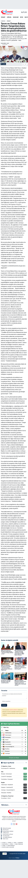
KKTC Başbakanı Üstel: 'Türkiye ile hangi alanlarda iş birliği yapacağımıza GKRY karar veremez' (20, 652)
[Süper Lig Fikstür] (26, 762)
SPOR (21, 17)
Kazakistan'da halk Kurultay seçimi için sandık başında (5, 681)
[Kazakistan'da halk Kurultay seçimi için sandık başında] (7, 676)
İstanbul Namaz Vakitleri (8, 831)
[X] (14, 824)
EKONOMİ (15, 17)
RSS (5, 853)
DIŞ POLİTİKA (5, 844)
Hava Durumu (6, 829)
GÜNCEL (9, 17)
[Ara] (24, 12)
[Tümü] (26, 805)
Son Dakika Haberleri (7, 837)
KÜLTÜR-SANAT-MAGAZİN (8, 847)
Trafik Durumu (6, 832)
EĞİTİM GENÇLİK (11, 845)
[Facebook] (11, 824)
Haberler (3, 21)
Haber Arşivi (5, 838)
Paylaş (4, 63)
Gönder (4, 705)
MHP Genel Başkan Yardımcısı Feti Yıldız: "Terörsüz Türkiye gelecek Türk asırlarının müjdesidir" (6, 668)
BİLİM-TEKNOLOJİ (19, 844)
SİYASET (3, 17)
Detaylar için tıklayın (14, 757)
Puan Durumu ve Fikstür (8, 834)
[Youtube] (16, 824)
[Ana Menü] (26, 12)
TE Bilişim (17, 857)
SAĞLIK (3, 845)
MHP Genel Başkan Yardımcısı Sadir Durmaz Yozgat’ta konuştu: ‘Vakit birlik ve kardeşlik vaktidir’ (20, 683)
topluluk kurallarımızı (13, 709)
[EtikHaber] (7, 12)
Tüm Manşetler (6, 835)
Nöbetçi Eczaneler (7, 828)
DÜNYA (11, 844)
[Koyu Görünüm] (22, 12)
